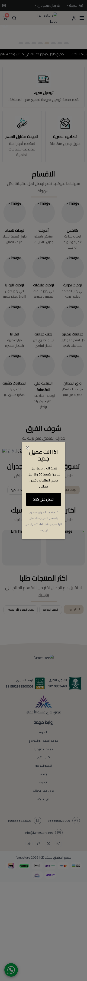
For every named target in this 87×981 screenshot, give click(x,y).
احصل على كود (43, 499)
